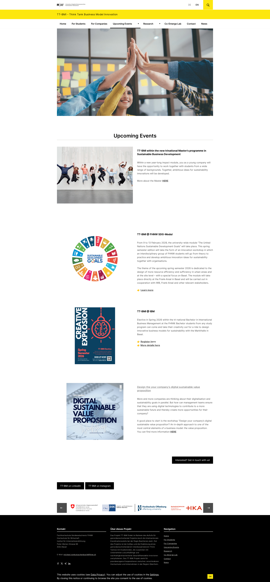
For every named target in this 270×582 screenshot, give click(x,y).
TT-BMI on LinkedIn (70, 485)
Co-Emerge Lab (173, 23)
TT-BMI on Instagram (99, 485)
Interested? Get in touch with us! (192, 460)
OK (210, 576)
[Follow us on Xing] (66, 563)
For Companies (99, 23)
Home (63, 23)
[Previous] (208, 508)
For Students (79, 23)
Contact (191, 23)
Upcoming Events (124, 23)
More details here (150, 345)
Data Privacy (97, 574)
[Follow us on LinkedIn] (69, 563)
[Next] (62, 508)
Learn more (147, 290)
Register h (146, 341)
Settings (154, 574)
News (204, 23)
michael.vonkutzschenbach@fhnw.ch (80, 555)
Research (148, 23)
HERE (165, 180)
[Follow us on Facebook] (58, 563)
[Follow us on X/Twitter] (62, 563)
